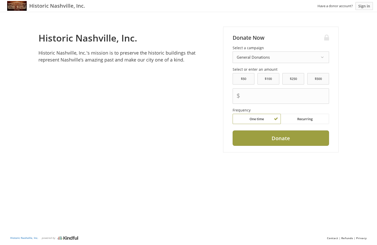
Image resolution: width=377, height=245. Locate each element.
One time (257, 119)
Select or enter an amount (255, 69)
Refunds (347, 238)
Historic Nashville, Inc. (24, 238)
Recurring (305, 119)
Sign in (364, 6)
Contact (332, 238)
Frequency (242, 110)
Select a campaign (248, 48)
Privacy (361, 238)
